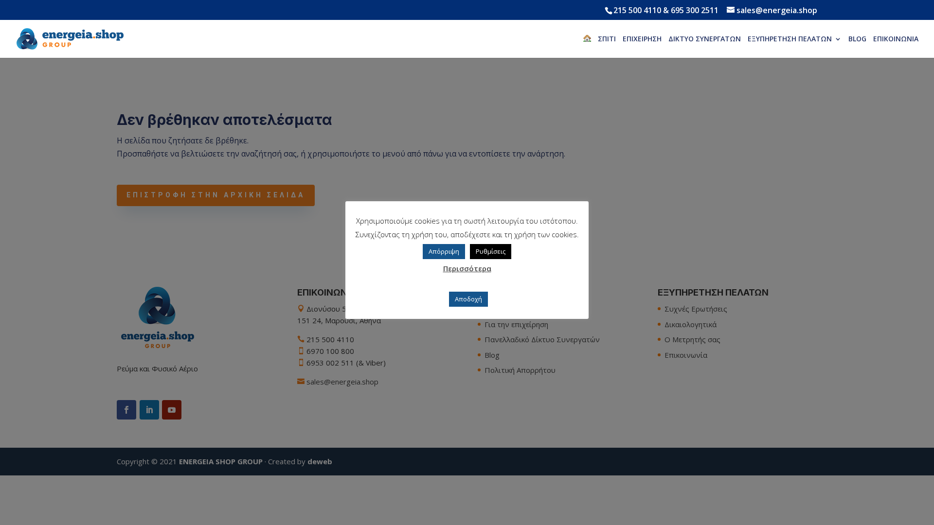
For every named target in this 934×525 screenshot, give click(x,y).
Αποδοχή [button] (468, 299)
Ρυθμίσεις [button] (490, 251)
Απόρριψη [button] (444, 251)
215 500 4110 (637, 10)
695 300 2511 (694, 10)
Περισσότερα (467, 268)
